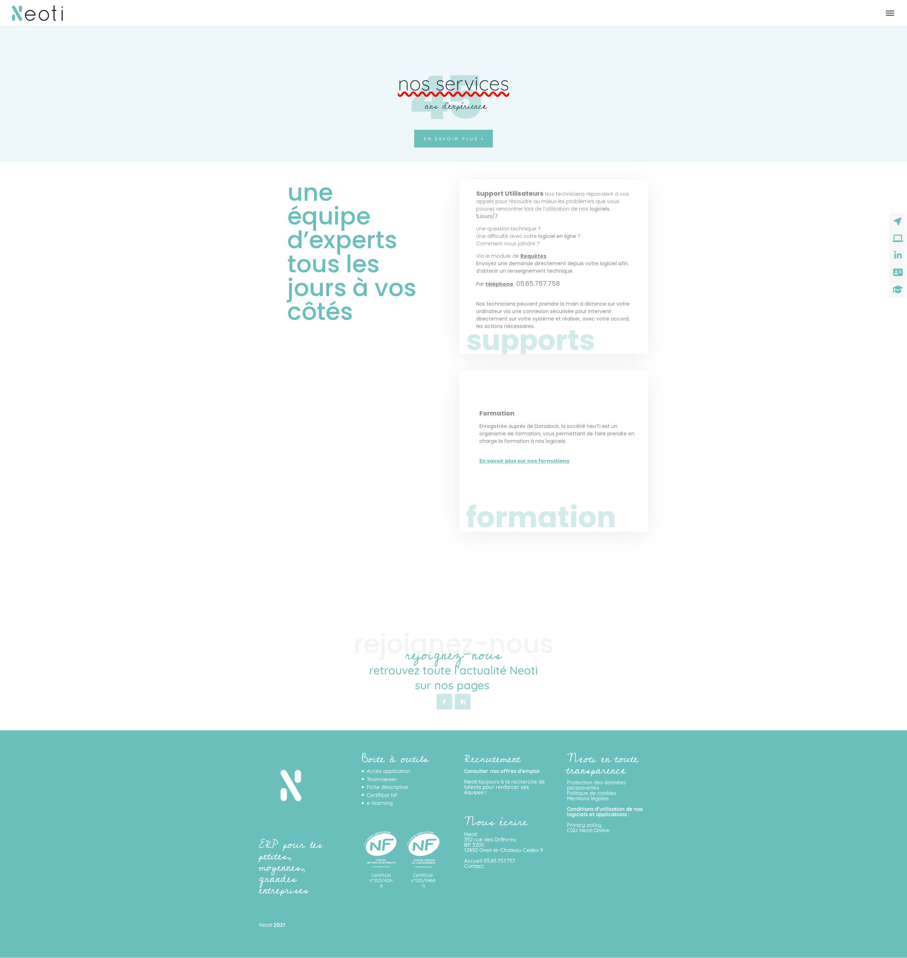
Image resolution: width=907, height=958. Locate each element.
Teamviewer (382, 779)
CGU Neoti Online (588, 830)
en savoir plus (451, 138)
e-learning (380, 803)
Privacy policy (584, 824)
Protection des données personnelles (596, 785)
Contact (474, 866)
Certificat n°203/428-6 (381, 880)
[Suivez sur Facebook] (444, 701)
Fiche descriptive (387, 787)
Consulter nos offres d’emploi (502, 771)
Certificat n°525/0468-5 (423, 880)
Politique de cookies (591, 793)
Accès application (388, 771)
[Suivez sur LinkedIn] (463, 701)
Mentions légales (588, 798)
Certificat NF (382, 795)
